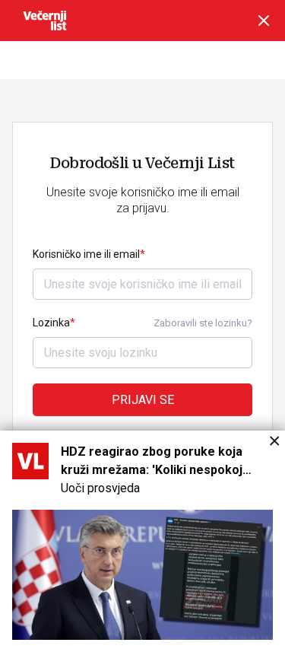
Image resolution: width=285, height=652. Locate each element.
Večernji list (45, 20)
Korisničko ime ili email (86, 254)
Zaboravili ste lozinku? (203, 323)
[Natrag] (264, 20)
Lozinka (51, 322)
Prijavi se (143, 400)
